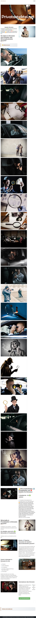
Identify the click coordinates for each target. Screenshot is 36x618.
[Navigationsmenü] (34, 1)
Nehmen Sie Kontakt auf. (7, 608)
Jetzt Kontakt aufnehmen (25, 598)
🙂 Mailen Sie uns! (6, 44)
